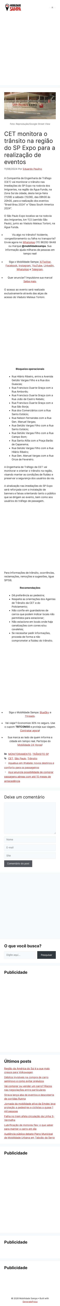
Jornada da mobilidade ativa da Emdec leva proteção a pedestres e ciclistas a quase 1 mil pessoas (29, 1107)
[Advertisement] (30, 49)
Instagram (25, 265)
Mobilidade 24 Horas (29, 744)
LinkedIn (49, 265)
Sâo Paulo (20, 758)
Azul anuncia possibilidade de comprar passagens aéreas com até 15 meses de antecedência (28, 777)
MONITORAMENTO (19, 754)
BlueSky (44, 712)
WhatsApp (29, 242)
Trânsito (32, 758)
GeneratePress (30, 1301)
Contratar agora (29, 730)
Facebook (11, 265)
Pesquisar (46, 954)
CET (10, 758)
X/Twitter (45, 261)
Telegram (37, 269)
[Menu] (52, 7)
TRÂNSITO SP (40, 754)
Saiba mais (29, 281)
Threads (30, 716)
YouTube (37, 265)
